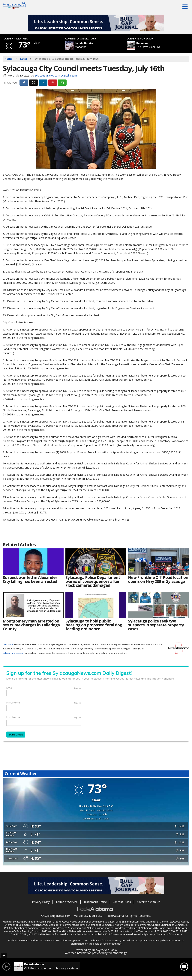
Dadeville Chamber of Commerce (95, 924)
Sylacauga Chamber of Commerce (32, 921)
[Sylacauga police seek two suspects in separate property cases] (158, 605)
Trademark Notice (95, 902)
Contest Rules (122, 902)
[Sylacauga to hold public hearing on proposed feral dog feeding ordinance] (95, 605)
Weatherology (117, 953)
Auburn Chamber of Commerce (132, 924)
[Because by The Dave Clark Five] (131, 45)
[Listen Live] (98, 45)
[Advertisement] (96, 23)
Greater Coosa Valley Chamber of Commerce (78, 921)
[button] (185, 7)
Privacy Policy (41, 902)
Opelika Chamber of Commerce (169, 924)
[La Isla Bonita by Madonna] (69, 45)
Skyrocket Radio (106, 950)
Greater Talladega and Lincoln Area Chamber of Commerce (138, 921)
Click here (8, 644)
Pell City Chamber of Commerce (22, 928)
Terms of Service (67, 902)
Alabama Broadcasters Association (61, 928)
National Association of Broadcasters (108, 928)
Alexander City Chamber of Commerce (53, 924)
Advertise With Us (148, 902)
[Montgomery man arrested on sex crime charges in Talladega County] (33, 605)
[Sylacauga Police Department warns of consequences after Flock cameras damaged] (95, 561)
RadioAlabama (115, 915)
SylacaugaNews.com (13, 652)
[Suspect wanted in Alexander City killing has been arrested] (33, 561)
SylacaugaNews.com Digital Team (56, 75)
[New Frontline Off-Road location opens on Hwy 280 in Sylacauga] (158, 561)
